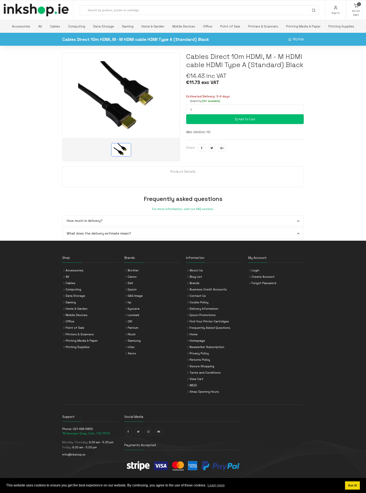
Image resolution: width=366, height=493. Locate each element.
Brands (195, 283)
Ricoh (132, 334)
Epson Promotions (203, 315)
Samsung (134, 340)
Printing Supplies (341, 26)
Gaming (127, 26)
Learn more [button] (216, 485)
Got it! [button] (352, 485)
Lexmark (133, 315)
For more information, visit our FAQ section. (183, 209)
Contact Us (198, 296)
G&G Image (135, 296)
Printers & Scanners (263, 26)
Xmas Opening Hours (204, 392)
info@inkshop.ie (73, 454)
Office (207, 26)
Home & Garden (152, 26)
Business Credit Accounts (208, 289)
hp (129, 302)
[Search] (314, 11)
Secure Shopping (202, 366)
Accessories (21, 26)
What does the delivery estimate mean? (99, 233)
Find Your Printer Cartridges (209, 321)
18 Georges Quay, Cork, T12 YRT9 (86, 433)
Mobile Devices (183, 26)
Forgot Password (264, 283)
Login (255, 270)
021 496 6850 (83, 429)
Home (298, 39)
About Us (196, 270)
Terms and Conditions (205, 372)
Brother (133, 270)
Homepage (197, 340)
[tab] (183, 221)
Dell (130, 283)
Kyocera (133, 309)
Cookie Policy (199, 302)
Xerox (132, 353)
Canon (132, 277)
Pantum (133, 328)
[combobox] (199, 10)
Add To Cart (246, 119)
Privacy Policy (199, 353)
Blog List (196, 277)
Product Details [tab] (183, 172)
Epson (132, 289)
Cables (55, 26)
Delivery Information (204, 309)
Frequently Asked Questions (210, 328)
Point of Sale (230, 26)
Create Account (263, 277)
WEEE (193, 385)
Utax (131, 347)
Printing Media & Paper (303, 26)
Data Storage (103, 26)
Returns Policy (200, 360)
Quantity (205, 101)
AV (40, 26)
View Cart (196, 379)
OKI (130, 321)
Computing (76, 26)
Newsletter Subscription (207, 347)
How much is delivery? (85, 220)
